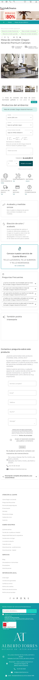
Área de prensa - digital (9, 550)
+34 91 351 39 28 (14, 466)
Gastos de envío (7, 517)
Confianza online (7, 583)
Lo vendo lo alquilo (8, 541)
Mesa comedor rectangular (29, 31)
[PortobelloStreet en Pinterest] (18, 598)
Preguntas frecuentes (8, 502)
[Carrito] (31, 1)
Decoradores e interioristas (10, 562)
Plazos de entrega (7, 514)
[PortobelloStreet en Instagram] (21, 598)
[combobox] (19, 117)
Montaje (4, 511)
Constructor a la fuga (8, 538)
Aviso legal (5, 577)
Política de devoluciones (9, 589)
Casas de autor (6, 544)
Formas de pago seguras (9, 505)
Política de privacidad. (11, 620)
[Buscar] (14, 1)
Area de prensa (6, 568)
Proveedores (6, 565)
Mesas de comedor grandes (10, 34)
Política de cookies (7, 586)
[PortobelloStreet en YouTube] (14, 598)
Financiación (6, 508)
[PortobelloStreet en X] (25, 598)
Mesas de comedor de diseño (29, 34)
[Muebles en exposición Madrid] (6, 1)
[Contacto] (10, 1)
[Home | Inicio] (3, 22)
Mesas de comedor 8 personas (10, 31)
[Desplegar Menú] (2, 1)
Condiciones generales (9, 580)
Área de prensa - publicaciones (11, 547)
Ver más (34, 102)
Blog (3, 559)
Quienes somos (6, 529)
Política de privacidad (8, 592)
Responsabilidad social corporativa (12, 535)
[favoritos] (25, 1)
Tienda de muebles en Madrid (11, 532)
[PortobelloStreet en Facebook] (10, 598)
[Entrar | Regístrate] (36, 1)
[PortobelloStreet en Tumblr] (28, 598)
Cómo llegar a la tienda (9, 499)
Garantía (4, 520)
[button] (19, 283)
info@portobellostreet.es (18, 469)
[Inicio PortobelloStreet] (8, 9)
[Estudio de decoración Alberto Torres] (19, 650)
